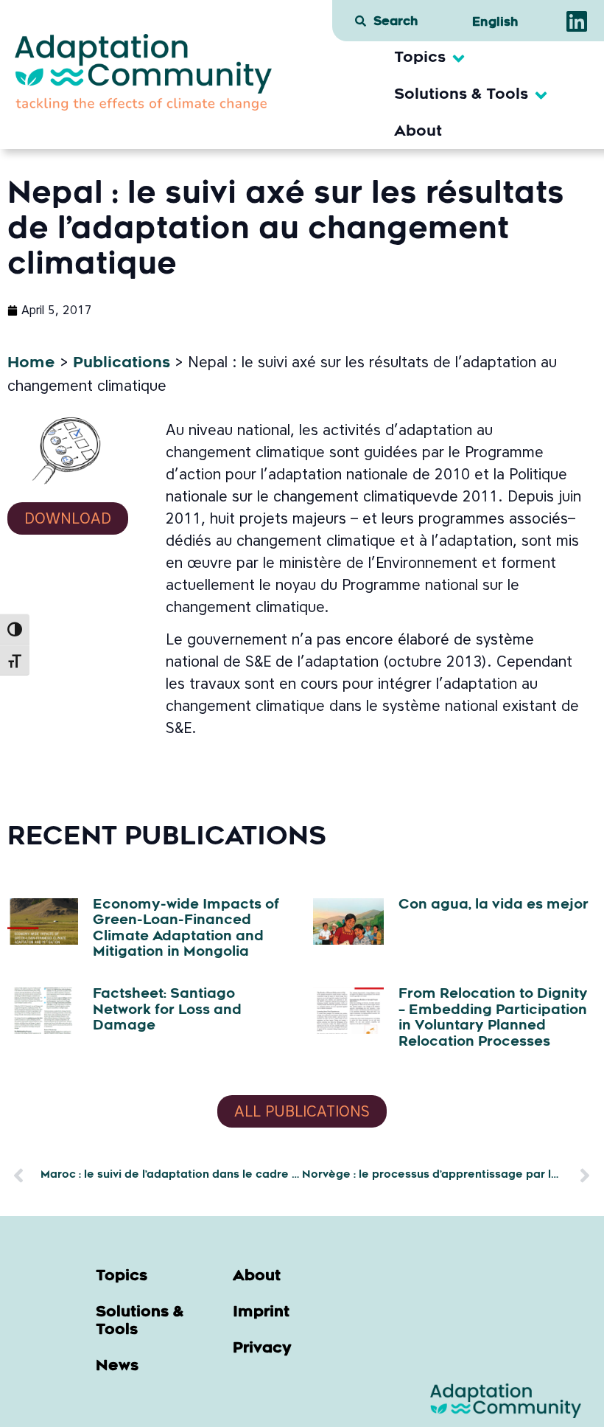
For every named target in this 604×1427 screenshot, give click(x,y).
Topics (121, 1276)
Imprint (261, 1312)
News (117, 1366)
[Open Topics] (458, 58)
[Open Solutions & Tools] (541, 95)
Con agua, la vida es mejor (493, 905)
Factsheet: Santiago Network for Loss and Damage (167, 1010)
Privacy (262, 1348)
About (257, 1276)
